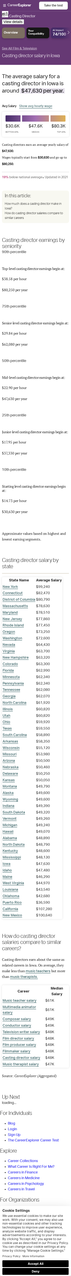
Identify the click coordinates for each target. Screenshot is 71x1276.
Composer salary (17, 1019)
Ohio (6, 722)
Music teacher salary (19, 1000)
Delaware (10, 774)
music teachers (38, 971)
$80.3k (58, 128)
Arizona (9, 761)
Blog (11, 1123)
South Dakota (14, 812)
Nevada (9, 645)
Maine (7, 877)
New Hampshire (16, 657)
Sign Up (14, 1135)
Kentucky (10, 851)
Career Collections (23, 1161)
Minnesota (11, 677)
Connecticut (13, 593)
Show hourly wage (35, 106)
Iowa (6, 864)
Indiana (8, 806)
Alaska (8, 793)
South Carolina (15, 735)
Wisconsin (11, 748)
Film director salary (18, 1038)
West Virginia (13, 883)
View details (13, 22)
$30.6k (13, 128)
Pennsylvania (13, 683)
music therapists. (24, 977)
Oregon (9, 632)
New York (10, 587)
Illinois (8, 709)
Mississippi (12, 857)
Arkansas (10, 741)
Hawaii (8, 832)
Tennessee (11, 690)
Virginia (9, 651)
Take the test (53, 5)
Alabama (10, 838)
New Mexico (12, 915)
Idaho (7, 870)
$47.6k (36, 128)
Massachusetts (15, 606)
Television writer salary (21, 1032)
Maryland (10, 612)
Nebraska (11, 767)
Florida (8, 670)
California (10, 909)
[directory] (35, 207)
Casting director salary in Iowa (31, 55)
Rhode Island (13, 625)
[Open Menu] (21, 6)
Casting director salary (21, 1058)
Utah (6, 716)
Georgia (9, 696)
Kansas (9, 780)
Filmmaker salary (16, 1051)
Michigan (10, 825)
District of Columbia (19, 599)
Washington (12, 638)
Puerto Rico (12, 902)
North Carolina (14, 703)
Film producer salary (19, 1045)
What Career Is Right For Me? (31, 1167)
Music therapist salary (21, 1064)
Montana (10, 786)
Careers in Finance (23, 1172)
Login (12, 1129)
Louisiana (10, 889)
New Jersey (12, 619)
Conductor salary (17, 1025)
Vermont (10, 819)
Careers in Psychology (26, 1184)
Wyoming (10, 799)
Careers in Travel (21, 1189)
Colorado (10, 664)
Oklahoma (11, 896)
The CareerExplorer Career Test (33, 1140)
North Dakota (14, 844)
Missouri (10, 754)
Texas (7, 728)
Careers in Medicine (24, 1178)
